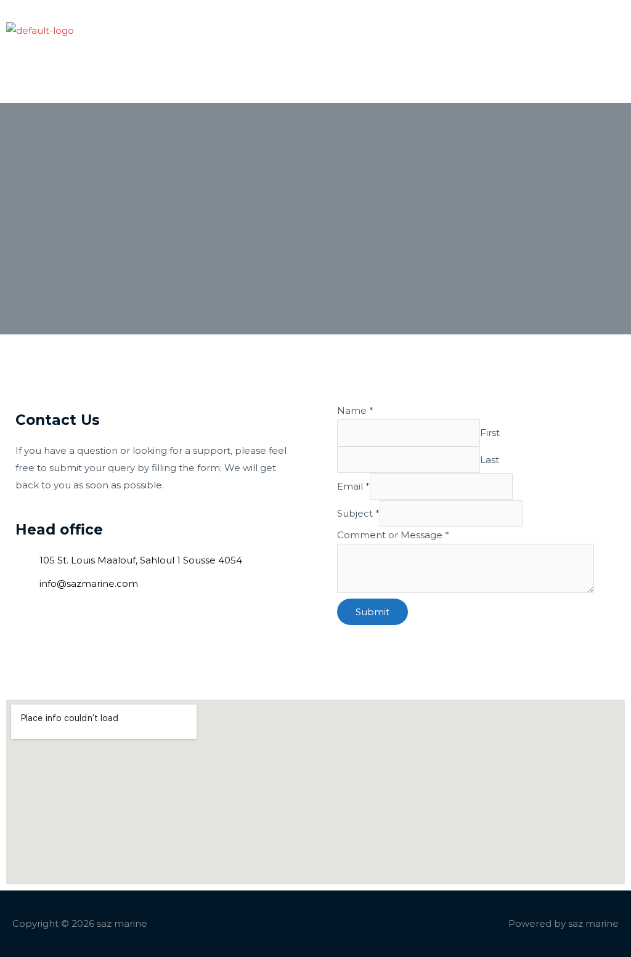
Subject (358, 513)
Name (355, 410)
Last (489, 460)
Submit (372, 612)
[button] (314, 51)
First (490, 432)
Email (353, 486)
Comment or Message (393, 535)
